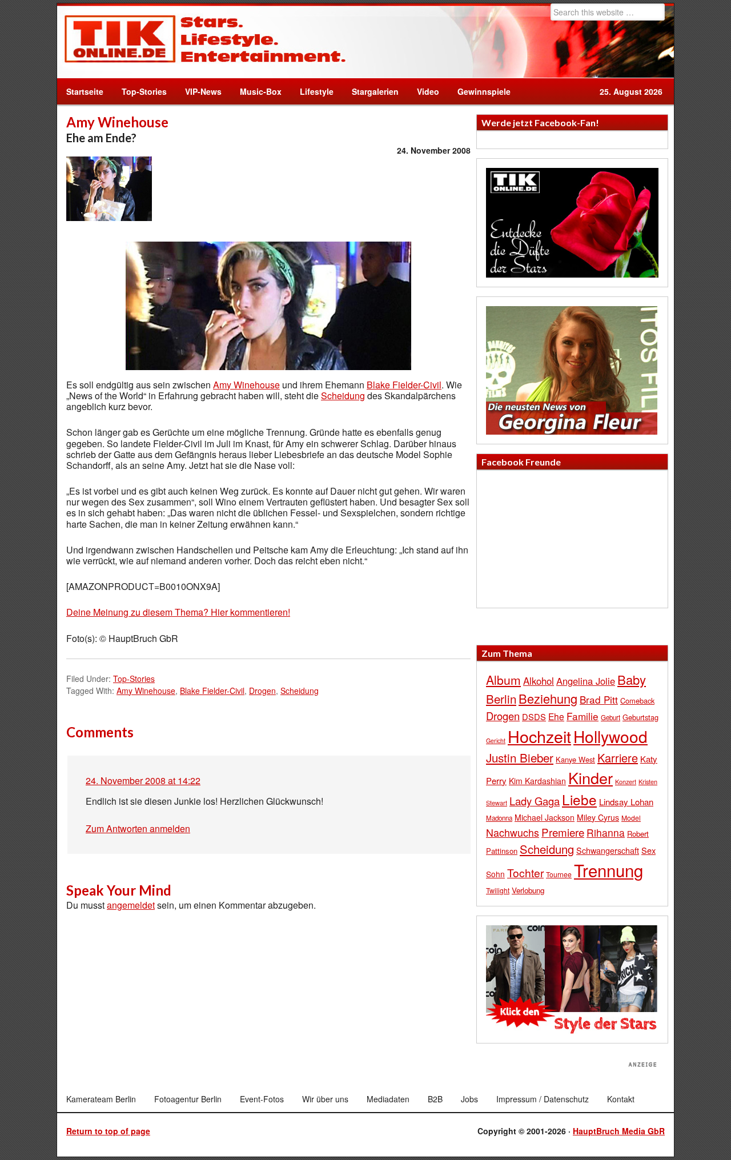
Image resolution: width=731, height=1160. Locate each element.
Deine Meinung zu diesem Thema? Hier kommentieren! (178, 612)
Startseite (84, 91)
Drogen (262, 690)
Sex (648, 850)
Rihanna (606, 832)
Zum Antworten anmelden (138, 828)
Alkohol (538, 681)
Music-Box (256, 91)
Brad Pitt (599, 699)
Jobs (469, 1099)
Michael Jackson (545, 817)
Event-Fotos (262, 1099)
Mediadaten (388, 1099)
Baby (631, 679)
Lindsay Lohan (626, 802)
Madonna (499, 817)
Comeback (637, 700)
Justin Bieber (519, 757)
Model (631, 817)
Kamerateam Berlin (101, 1099)
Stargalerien (375, 91)
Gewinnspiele (484, 91)
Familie (583, 716)
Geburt (610, 717)
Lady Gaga (534, 800)
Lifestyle (312, 91)
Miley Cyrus (598, 817)
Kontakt (620, 1099)
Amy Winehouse (246, 384)
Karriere (617, 757)
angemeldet (131, 905)
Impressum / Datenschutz (542, 1099)
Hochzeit (539, 736)
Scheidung (343, 395)
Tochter (525, 873)
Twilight (497, 890)
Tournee (559, 874)
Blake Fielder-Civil (404, 384)
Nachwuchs (512, 832)
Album (503, 679)
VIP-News (203, 91)
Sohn (495, 874)
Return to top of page (108, 1131)
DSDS (534, 717)
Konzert (625, 781)
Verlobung (528, 890)
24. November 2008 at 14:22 (143, 780)
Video (423, 91)
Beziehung (548, 698)
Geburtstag (640, 717)
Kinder (590, 777)
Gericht (495, 740)
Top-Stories (144, 91)
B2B (435, 1099)
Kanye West (575, 759)
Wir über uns (325, 1099)
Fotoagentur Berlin (188, 1099)
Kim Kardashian (537, 780)
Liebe (579, 799)
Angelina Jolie (585, 681)
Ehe (556, 716)
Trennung (608, 870)
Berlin (501, 698)
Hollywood (610, 736)
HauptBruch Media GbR (619, 1131)
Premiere (562, 832)
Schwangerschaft (607, 850)
